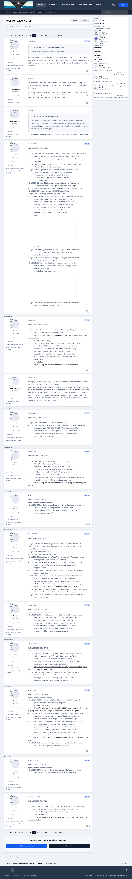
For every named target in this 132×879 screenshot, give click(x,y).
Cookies (33, 875)
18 (22, 35)
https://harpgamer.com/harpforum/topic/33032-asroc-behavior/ (56, 365)
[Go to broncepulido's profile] (15, 81)
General (31, 27)
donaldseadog (55, 47)
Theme (7, 875)
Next (46, 35)
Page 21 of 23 (58, 35)
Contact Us (26, 875)
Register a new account (26, 846)
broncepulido (15, 89)
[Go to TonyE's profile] (7, 27)
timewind (102, 37)
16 (15, 35)
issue (87, 60)
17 (19, 35)
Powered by (119, 875)
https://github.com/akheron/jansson (47, 464)
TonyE (11, 27)
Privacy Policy (16, 875)
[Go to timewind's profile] (96, 38)
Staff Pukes (15, 54)
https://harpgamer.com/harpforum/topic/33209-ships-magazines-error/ (59, 586)
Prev (10, 35)
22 (37, 35)
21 (34, 35)
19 (26, 35)
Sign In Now (69, 846)
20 (30, 35)
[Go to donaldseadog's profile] (15, 113)
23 (41, 35)
